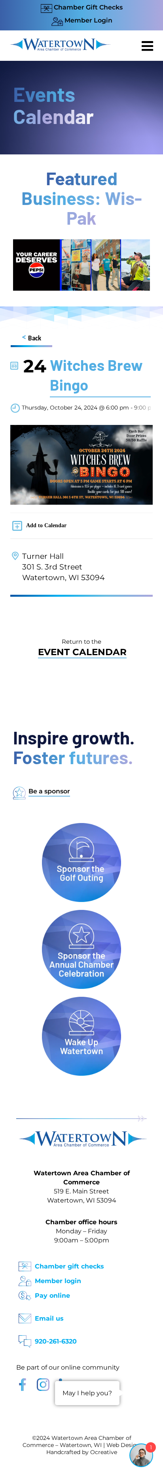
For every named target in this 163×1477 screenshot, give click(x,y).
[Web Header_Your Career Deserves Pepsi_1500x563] (81, 243)
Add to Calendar (46, 525)
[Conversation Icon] (25, 1339)
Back (31, 337)
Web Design (123, 1445)
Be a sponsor (49, 791)
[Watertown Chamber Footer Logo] (81, 1134)
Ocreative (103, 1452)
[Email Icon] (25, 1316)
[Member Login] (25, 1278)
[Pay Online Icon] (25, 1293)
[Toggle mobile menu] (148, 46)
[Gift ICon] (25, 1263)
